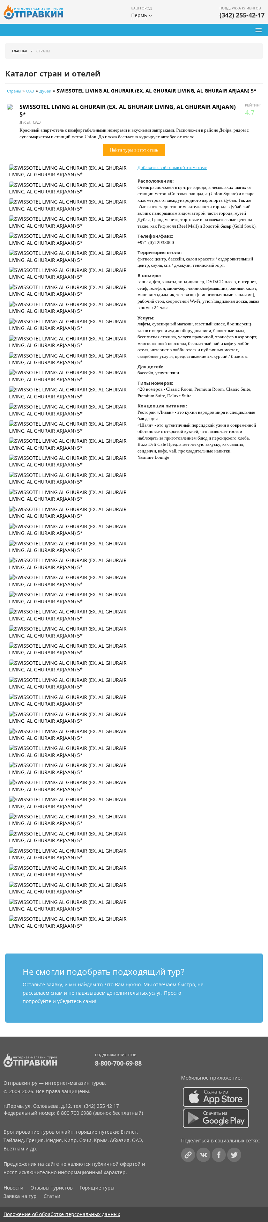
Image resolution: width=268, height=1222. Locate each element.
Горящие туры (97, 1187)
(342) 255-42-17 (242, 15)
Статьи (52, 1196)
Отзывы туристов (51, 1187)
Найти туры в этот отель (134, 150)
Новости (13, 1187)
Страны (14, 91)
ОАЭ (30, 91)
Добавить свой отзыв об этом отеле (172, 167)
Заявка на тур (20, 1196)
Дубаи (45, 91)
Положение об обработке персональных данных (61, 1214)
